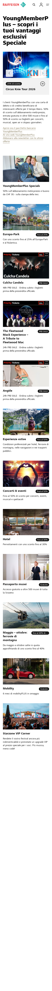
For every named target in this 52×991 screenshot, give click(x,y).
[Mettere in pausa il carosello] (42, 83)
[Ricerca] (34, 4)
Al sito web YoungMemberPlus (19, 134)
